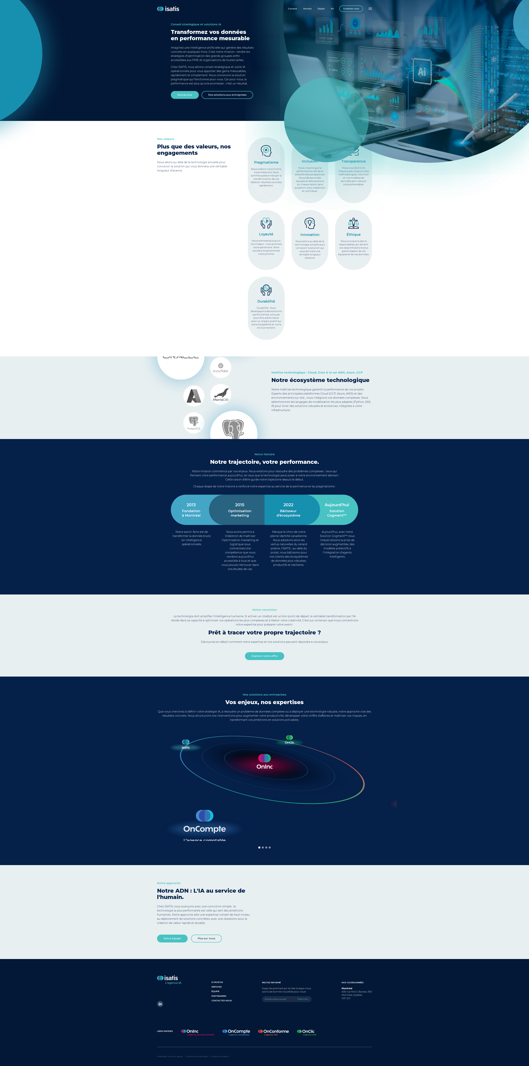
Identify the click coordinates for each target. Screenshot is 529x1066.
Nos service (184, 94)
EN (332, 8)
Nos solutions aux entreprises (227, 94)
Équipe (321, 8)
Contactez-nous (351, 8)
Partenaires (218, 996)
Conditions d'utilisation (220, 1056)
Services (307, 8)
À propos (292, 8)
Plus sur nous (206, 938)
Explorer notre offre (265, 656)
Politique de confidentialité (197, 1056)
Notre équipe (172, 938)
